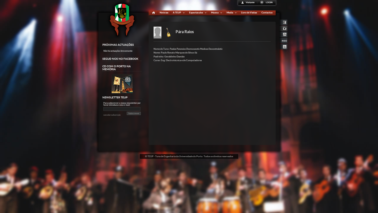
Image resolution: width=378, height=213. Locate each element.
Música (214, 13)
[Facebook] (283, 22)
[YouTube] (283, 34)
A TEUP (176, 13)
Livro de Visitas (249, 12)
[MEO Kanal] (283, 40)
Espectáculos (195, 13)
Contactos (266, 12)
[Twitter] (283, 46)
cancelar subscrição (112, 115)
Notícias (164, 12)
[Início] (153, 12)
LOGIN (269, 2)
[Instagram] (283, 28)
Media (229, 13)
